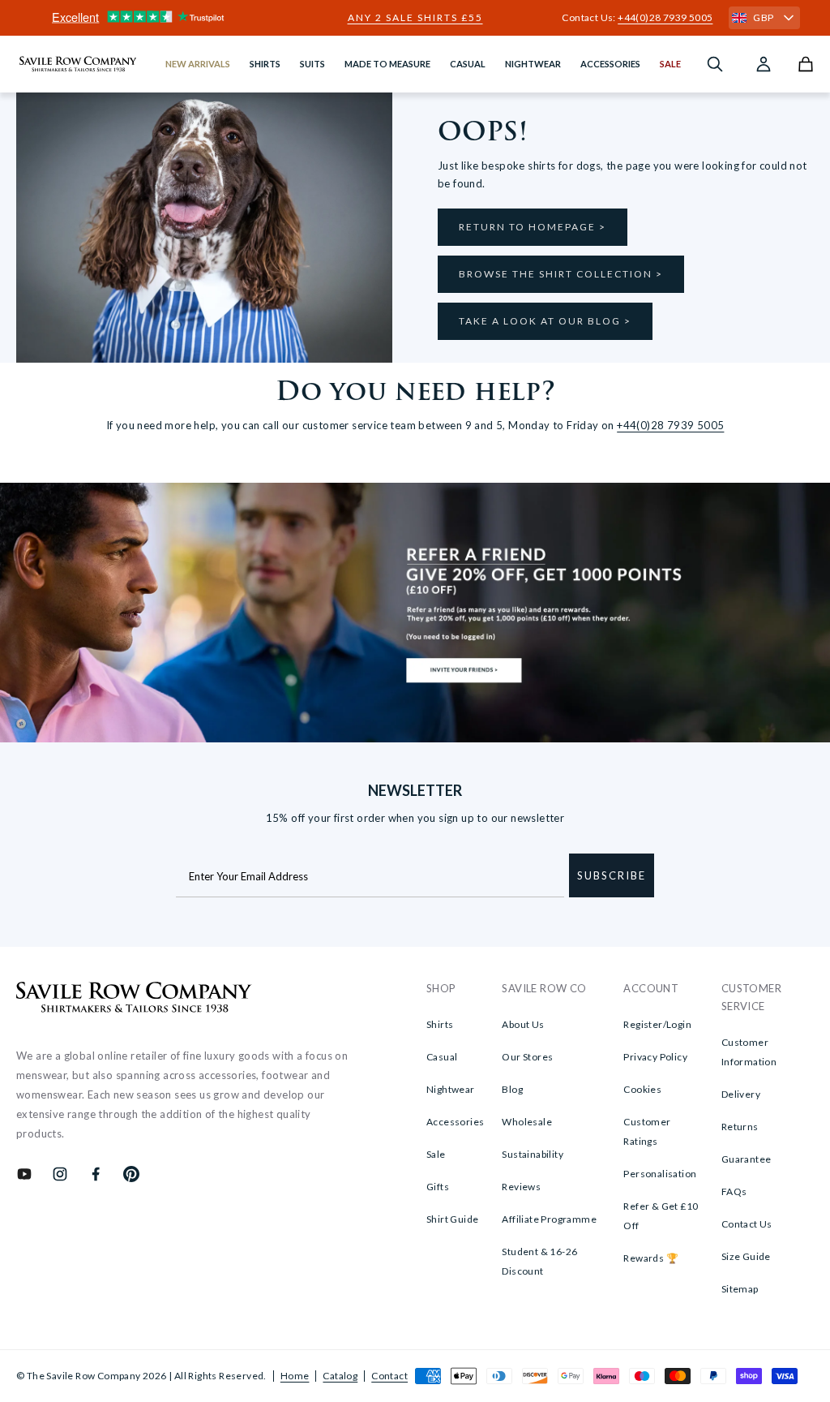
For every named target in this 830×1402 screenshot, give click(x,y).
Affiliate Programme (549, 1219)
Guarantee (746, 1159)
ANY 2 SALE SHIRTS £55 (415, 18)
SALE (670, 63)
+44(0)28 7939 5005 (665, 17)
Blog (512, 1089)
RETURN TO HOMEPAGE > (532, 227)
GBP (763, 17)
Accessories (455, 1122)
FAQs (734, 1191)
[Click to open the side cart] (806, 64)
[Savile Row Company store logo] (78, 64)
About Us (523, 1024)
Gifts (437, 1187)
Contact (389, 1376)
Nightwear (450, 1089)
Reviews (521, 1187)
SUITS (312, 63)
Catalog (340, 1376)
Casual (441, 1057)
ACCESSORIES (610, 63)
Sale (436, 1154)
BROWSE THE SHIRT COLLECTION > (561, 274)
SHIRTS (265, 63)
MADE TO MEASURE (387, 63)
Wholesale (527, 1122)
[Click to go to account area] (763, 64)
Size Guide (746, 1256)
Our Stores (527, 1057)
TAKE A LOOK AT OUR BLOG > (545, 321)
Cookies (642, 1089)
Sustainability (532, 1154)
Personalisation (659, 1174)
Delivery (740, 1094)
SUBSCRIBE (611, 875)
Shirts (439, 1024)
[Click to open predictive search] (715, 64)
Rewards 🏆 (650, 1258)
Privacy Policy (655, 1057)
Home (295, 1376)
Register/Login (657, 1024)
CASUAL (468, 63)
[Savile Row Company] (134, 999)
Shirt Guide (452, 1219)
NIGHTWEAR (533, 63)
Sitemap (740, 1289)
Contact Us (746, 1224)
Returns (740, 1126)
